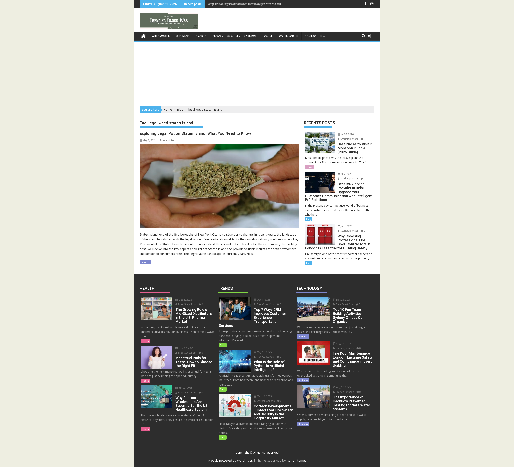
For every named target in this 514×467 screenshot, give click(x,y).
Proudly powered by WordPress (230, 460)
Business (183, 36)
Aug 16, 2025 (343, 343)
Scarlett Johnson (349, 139)
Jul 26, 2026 (347, 134)
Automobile (161, 36)
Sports (201, 36)
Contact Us (313, 36)
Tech (222, 345)
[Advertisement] (257, 73)
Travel (267, 36)
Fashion (250, 36)
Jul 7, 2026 (346, 174)
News (217, 36)
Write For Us (288, 36)
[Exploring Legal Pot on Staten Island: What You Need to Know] (219, 186)
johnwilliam (169, 140)
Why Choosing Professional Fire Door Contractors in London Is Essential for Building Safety (274, 4)
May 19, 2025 (264, 352)
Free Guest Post (187, 304)
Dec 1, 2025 (185, 299)
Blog (308, 219)
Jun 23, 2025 (185, 388)
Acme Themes (296, 460)
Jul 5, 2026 (346, 226)
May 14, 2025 (264, 396)
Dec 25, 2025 (343, 299)
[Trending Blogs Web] (143, 36)
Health (232, 36)
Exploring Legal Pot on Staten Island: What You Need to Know (195, 133)
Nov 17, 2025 (186, 348)
